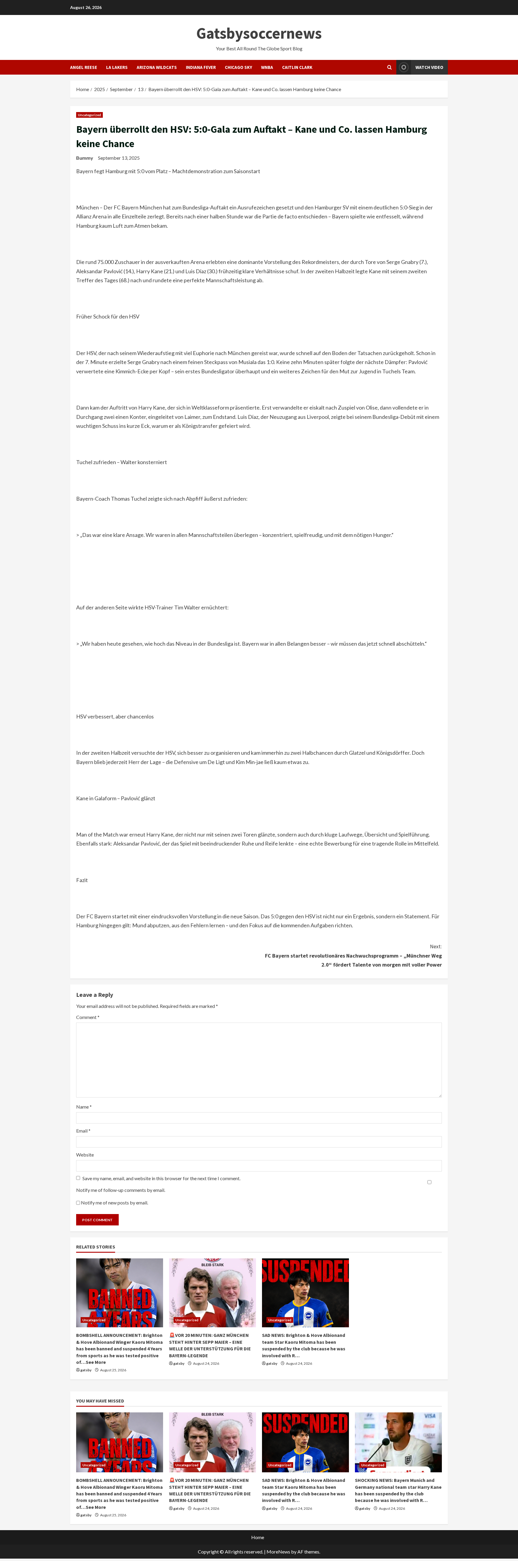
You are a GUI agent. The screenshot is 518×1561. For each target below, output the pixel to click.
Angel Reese (83, 67)
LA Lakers (117, 67)
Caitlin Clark (297, 67)
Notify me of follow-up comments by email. (120, 1190)
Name (84, 1106)
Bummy (84, 158)
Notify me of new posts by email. (114, 1202)
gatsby (85, 1370)
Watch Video (429, 67)
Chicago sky (238, 67)
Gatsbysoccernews (259, 33)
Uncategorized (89, 115)
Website (85, 1154)
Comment (88, 1017)
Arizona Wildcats (157, 67)
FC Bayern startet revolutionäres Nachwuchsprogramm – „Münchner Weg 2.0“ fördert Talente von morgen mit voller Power (353, 955)
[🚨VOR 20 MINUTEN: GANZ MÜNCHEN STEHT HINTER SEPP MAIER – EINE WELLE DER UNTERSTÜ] (212, 1292)
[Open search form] (389, 67)
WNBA (267, 67)
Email (83, 1130)
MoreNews (278, 1551)
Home (257, 1537)
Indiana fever (201, 67)
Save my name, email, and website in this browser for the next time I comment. (161, 1178)
